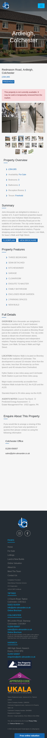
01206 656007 (11, 449)
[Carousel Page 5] (33, 138)
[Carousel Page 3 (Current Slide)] (20, 138)
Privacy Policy (33, 721)
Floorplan (9, 240)
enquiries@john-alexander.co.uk (21, 657)
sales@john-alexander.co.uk (17, 453)
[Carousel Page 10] (27, 145)
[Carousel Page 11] (33, 145)
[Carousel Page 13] (17, 151)
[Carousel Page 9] (20, 145)
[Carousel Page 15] (30, 151)
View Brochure (28, 240)
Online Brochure (15, 610)
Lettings (11, 555)
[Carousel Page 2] (13, 138)
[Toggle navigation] (41, 5)
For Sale (11, 551)
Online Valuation (15, 563)
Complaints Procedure (14, 580)
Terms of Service (15, 723)
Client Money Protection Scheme (17, 583)
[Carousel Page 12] (40, 145)
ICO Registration (12, 586)
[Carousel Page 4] (27, 138)
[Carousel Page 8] (13, 145)
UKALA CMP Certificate (14, 589)
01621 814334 (14, 605)
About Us (12, 567)
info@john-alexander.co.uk (19, 608)
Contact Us (12, 575)
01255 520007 (14, 654)
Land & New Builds (16, 559)
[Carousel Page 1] (7, 138)
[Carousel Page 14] (23, 151)
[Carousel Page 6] (40, 138)
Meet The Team (14, 571)
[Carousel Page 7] (7, 145)
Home (10, 547)
